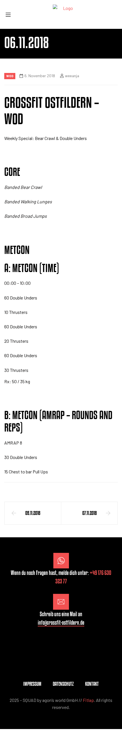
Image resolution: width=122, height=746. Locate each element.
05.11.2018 (32, 513)
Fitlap (88, 700)
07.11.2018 (89, 513)
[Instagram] (60, 642)
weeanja (72, 75)
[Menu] (10, 14)
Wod (9, 76)
